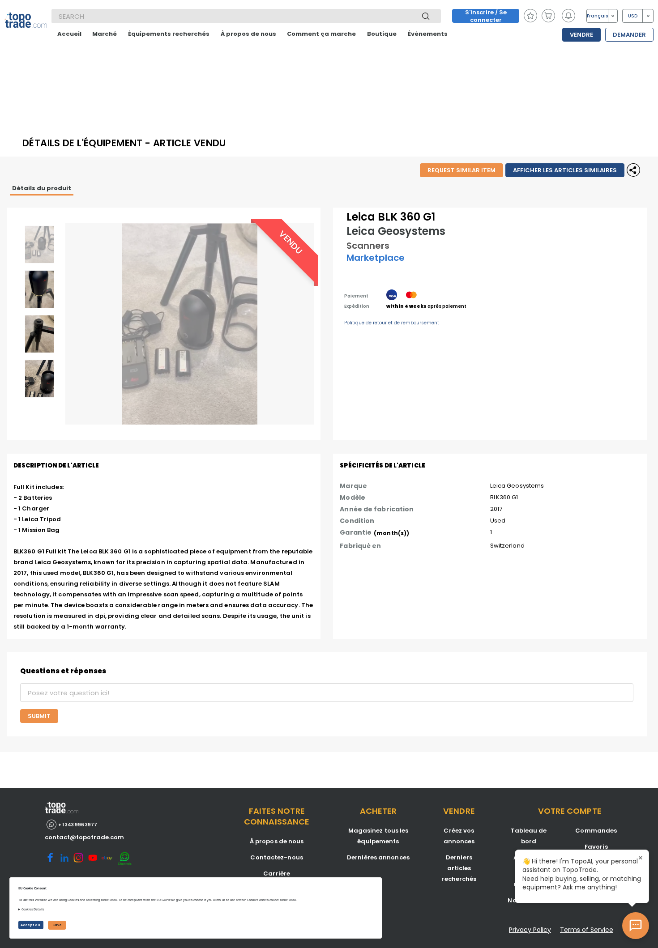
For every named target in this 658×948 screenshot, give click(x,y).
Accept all (31, 925)
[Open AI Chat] (635, 925)
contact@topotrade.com (84, 837)
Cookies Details (32, 909)
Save (57, 925)
